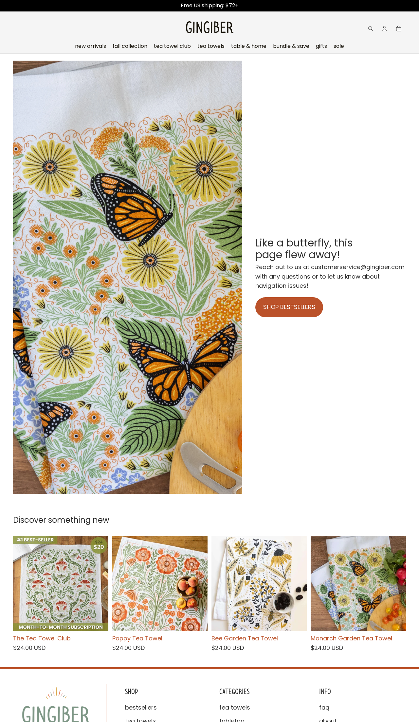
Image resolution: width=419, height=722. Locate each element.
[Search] (370, 28)
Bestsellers (141, 707)
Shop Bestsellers (289, 307)
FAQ (324, 707)
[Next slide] (98, 583)
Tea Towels (234, 707)
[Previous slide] (23, 583)
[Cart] (399, 28)
